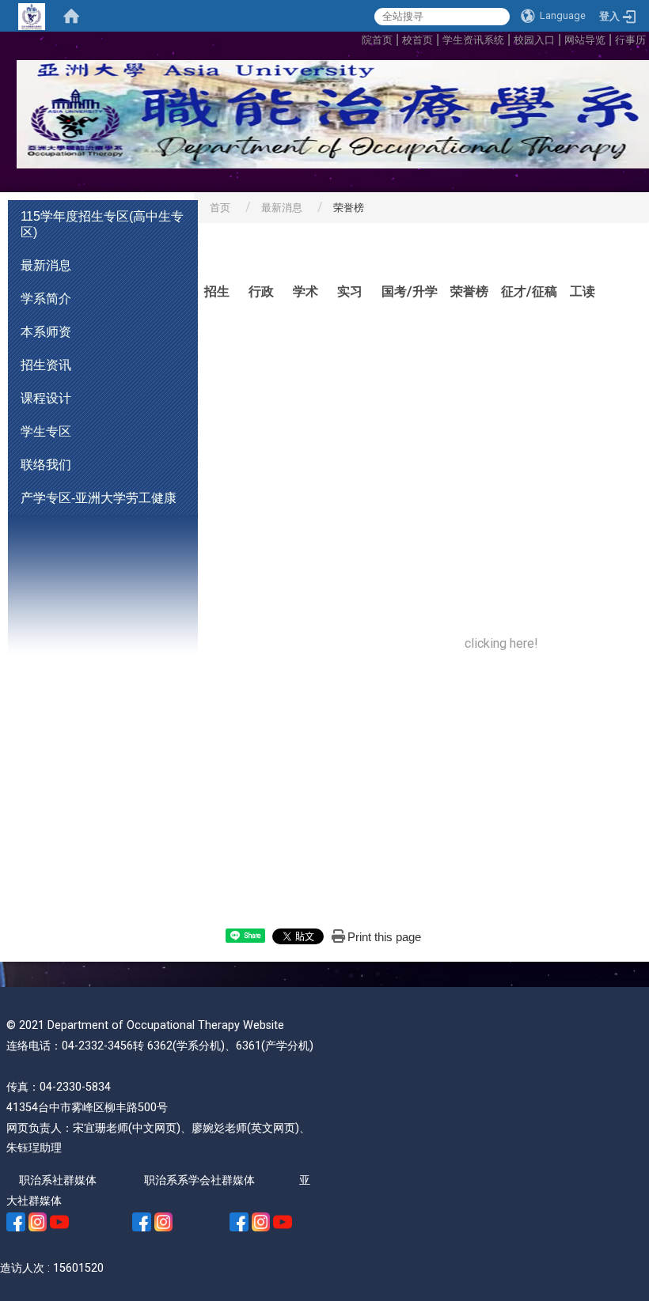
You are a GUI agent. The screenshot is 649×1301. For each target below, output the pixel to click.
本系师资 (46, 331)
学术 (305, 291)
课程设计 (46, 398)
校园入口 (534, 40)
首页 (220, 208)
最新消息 (46, 265)
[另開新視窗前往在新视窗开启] (15, 1221)
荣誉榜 (469, 291)
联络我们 (46, 464)
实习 (349, 291)
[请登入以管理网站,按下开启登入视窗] (31, 16)
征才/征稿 (529, 291)
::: (357, 37)
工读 (582, 291)
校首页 (417, 40)
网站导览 (584, 40)
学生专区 (46, 431)
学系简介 (46, 298)
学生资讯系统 (473, 40)
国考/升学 (409, 291)
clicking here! (501, 643)
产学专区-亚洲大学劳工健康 (98, 498)
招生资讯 (46, 365)
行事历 (632, 40)
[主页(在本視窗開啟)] (324, 114)
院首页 (377, 40)
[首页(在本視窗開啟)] (71, 16)
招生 (217, 291)
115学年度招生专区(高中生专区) (102, 224)
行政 (261, 291)
